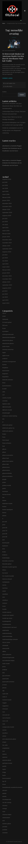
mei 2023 (5, 297)
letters (4, 570)
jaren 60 (4, 527)
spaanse (4, 757)
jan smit (4, 521)
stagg (4, 772)
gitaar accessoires (7, 455)
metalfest (5, 594)
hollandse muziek (7, 503)
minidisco (5, 600)
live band (5, 573)
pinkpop (4, 669)
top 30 (4, 781)
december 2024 (7, 239)
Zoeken (4, 91)
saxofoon (5, 733)
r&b (3, 690)
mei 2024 (5, 261)
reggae (4, 703)
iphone (4, 515)
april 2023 (5, 300)
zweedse (5, 832)
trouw (4, 784)
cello (3, 391)
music (4, 606)
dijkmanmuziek (6, 407)
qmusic (4, 687)
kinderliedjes (6, 558)
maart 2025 (5, 230)
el (2, 422)
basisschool (5, 370)
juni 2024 (5, 258)
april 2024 (5, 264)
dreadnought (6, 413)
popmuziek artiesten (8, 681)
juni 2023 (5, 294)
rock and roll (5, 715)
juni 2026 (5, 185)
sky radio (5, 745)
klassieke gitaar (7, 564)
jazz (3, 539)
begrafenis (5, 376)
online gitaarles (6, 654)
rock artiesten (6, 718)
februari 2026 (6, 197)
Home (3, 23)
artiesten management (9, 361)
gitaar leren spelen (7, 461)
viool (3, 811)
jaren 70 (4, 530)
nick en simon (6, 642)
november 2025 (7, 206)
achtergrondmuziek (8, 334)
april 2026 (5, 191)
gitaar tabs (5, 464)
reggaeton (5, 706)
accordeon (5, 331)
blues (3, 382)
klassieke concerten (8, 561)
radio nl (4, 697)
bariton (4, 364)
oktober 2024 (6, 245)
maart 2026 (5, 194)
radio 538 (5, 693)
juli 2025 (4, 218)
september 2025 (7, 212)
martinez (5, 588)
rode (3, 724)
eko (3, 419)
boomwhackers (6, 385)
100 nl (4, 313)
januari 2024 (6, 273)
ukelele (4, 793)
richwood (5, 709)
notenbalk (5, 645)
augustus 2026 (6, 179)
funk (3, 446)
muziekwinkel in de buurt (9, 627)
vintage (4, 808)
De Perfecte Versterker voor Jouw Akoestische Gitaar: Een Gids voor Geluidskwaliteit (12, 106)
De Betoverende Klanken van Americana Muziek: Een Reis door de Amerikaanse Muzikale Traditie (13, 57)
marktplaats (5, 582)
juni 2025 (5, 221)
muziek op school (7, 618)
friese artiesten (6, 443)
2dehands (5, 319)
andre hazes (5, 346)
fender (4, 434)
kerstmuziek (5, 542)
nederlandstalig (7, 633)
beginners (5, 373)
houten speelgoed (7, 509)
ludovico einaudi (7, 579)
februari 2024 (6, 270)
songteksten (5, 748)
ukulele (4, 796)
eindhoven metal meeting (9, 416)
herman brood (6, 494)
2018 (3, 316)
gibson (4, 449)
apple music (5, 355)
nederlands (5, 630)
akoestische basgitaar (8, 337)
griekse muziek (6, 485)
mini (3, 597)
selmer (4, 736)
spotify (4, 766)
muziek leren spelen (8, 615)
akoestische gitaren (8, 343)
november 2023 (7, 279)
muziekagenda (6, 621)
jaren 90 (4, 536)
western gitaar (6, 823)
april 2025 (5, 227)
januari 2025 (6, 236)
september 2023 (7, 285)
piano (4, 666)
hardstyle (5, 491)
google (4, 479)
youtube (4, 829)
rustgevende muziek (8, 727)
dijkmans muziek (7, 410)
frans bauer (5, 440)
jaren (3, 524)
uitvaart (4, 790)
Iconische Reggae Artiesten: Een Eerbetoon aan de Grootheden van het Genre (12, 148)
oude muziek (6, 663)
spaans (4, 754)
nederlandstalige (7, 636)
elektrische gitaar (7, 425)
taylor (4, 775)
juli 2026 (4, 182)
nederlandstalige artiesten (10, 639)
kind (3, 549)
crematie (4, 401)
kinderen (4, 555)
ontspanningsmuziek (8, 657)
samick (4, 730)
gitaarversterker (7, 473)
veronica (4, 805)
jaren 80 (4, 533)
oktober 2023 (6, 282)
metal (4, 591)
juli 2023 (4, 291)
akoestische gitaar (7, 340)
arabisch (4, 358)
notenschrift (5, 648)
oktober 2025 (6, 209)
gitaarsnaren (6, 470)
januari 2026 (6, 200)
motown (4, 603)
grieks (4, 482)
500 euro (5, 325)
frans (3, 437)
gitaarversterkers (7, 476)
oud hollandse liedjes (8, 660)
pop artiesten (6, 675)
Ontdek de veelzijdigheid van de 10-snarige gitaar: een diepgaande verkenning (12, 130)
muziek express (6, 612)
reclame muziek (6, 700)
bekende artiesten (7, 379)
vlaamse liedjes (6, 814)
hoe (3, 497)
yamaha (4, 826)
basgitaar (5, 367)
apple (4, 352)
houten (4, 506)
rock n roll (5, 721)
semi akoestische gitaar (9, 739)
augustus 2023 (6, 288)
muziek (4, 609)
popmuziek (5, 678)
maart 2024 (5, 267)
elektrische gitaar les (8, 428)
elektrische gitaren (7, 431)
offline (4, 651)
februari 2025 (6, 233)
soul (3, 751)
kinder (4, 552)
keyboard (5, 546)
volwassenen (6, 817)
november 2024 (7, 242)
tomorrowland (6, 778)
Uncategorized (6, 799)
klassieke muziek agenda (9, 567)
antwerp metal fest (7, 349)
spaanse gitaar (6, 760)
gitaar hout (5, 458)
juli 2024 (4, 255)
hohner (4, 500)
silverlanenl (8, 86)
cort (3, 395)
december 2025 (7, 203)
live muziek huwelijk (8, 576)
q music (4, 684)
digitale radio (6, 404)
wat (3, 820)
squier (4, 769)
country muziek (6, 398)
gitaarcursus (6, 467)
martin (4, 585)
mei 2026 (5, 188)
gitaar (4, 452)
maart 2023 (5, 303)
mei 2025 (5, 224)
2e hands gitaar (7, 322)
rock (3, 712)
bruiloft (4, 388)
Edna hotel (5, 160)
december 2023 (7, 276)
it (2, 518)
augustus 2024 (6, 252)
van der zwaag (6, 802)
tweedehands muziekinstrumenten (12, 787)
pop (3, 672)
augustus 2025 (6, 215)
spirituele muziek (7, 763)
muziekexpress (6, 624)
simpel (4, 742)
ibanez (4, 512)
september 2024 (7, 248)
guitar (4, 488)
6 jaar (4, 328)
